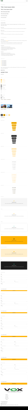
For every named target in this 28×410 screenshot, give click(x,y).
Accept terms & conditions (3, 334)
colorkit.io (2, 99)
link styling (7, 40)
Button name (14, 128)
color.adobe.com (8, 99)
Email (1, 276)
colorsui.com (5, 99)
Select (1, 300)
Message (1, 283)
